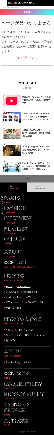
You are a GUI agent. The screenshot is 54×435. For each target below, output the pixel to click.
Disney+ (40, 335)
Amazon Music (31, 291)
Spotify (9, 286)
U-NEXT (30, 329)
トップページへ (27, 57)
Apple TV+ (11, 340)
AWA (28, 297)
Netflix (9, 329)
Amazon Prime (13, 335)
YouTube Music (14, 297)
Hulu (19, 329)
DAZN (28, 335)
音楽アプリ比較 (13, 307)
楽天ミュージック (15, 302)
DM (4, 7)
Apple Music (23, 286)
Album (27, 362)
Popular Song (13, 362)
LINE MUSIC (12, 291)
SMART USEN (35, 302)
